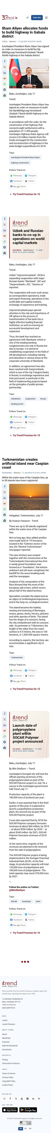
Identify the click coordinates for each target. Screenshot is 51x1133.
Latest (4, 1020)
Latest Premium (8, 1024)
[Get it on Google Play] (28, 1109)
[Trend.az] (10, 17)
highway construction (20, 163)
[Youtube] (21, 1098)
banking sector (17, 404)
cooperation (30, 399)
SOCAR (14, 901)
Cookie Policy (7, 1085)
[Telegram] (27, 1098)
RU (30, 1129)
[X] (16, 1098)
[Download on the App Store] (10, 1109)
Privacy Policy (7, 1077)
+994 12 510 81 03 (9, 1005)
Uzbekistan (15, 399)
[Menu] (46, 17)
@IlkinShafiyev (17, 890)
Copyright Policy (8, 1081)
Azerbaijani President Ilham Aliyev (25, 157)
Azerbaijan (26, 901)
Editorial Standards (10, 1046)
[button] (4, 61)
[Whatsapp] (4, 1098)
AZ (25, 1129)
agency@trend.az (8, 1008)
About (4, 1034)
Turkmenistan (17, 657)
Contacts (6, 1042)
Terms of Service (8, 1073)
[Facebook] (10, 1098)
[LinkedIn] (33, 1098)
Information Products (11, 1063)
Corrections (7, 1050)
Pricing (5, 1060)
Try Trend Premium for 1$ (26, 194)
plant (38, 901)
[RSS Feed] (39, 1098)
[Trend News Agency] (9, 984)
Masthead (6, 1038)
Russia (43, 399)
